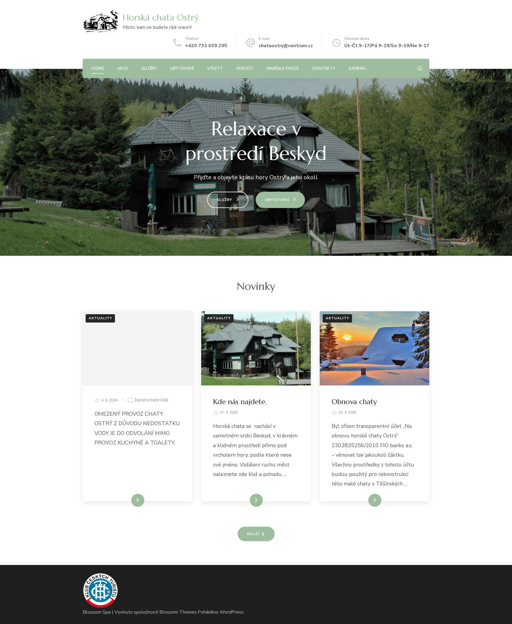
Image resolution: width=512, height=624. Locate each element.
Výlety (215, 68)
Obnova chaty (354, 401)
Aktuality (100, 318)
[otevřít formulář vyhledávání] (419, 68)
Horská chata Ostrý (161, 17)
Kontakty (324, 68)
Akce (122, 68)
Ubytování (182, 68)
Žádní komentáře (152, 400)
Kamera (357, 68)
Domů (98, 68)
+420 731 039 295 (206, 45)
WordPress (232, 612)
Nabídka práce (283, 68)
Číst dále (129, 500)
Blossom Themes (178, 612)
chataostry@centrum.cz (286, 45)
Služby (149, 68)
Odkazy (244, 68)
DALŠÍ (253, 533)
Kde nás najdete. (240, 401)
